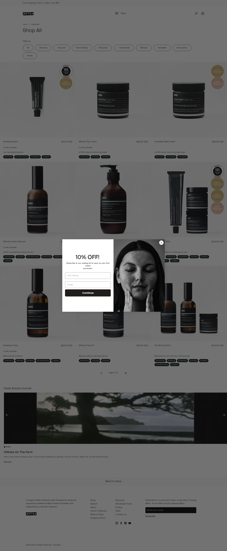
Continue (88, 292)
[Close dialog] (161, 242)
